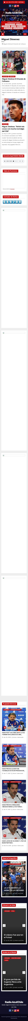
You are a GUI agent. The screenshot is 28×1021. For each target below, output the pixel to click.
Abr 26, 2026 (7, 737)
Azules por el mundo (22, 958)
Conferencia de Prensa (16, 709)
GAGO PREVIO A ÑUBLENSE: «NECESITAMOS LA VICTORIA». (12, 806)
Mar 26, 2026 (7, 845)
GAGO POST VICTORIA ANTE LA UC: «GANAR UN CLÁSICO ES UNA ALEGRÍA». (13, 734)
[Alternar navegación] (17, 34)
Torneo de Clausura (18, 28)
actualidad (19, 24)
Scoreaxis (12, 189)
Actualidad (5, 76)
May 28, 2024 (16, 891)
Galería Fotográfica (22, 864)
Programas (12, 76)
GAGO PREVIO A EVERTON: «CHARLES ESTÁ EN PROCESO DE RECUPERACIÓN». (13, 770)
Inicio (2, 41)
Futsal (12, 911)
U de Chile (13, 26)
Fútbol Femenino (21, 26)
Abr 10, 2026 (7, 809)
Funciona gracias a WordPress (9, 1016)
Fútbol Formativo (8, 28)
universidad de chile (10, 24)
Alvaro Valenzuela (18, 737)
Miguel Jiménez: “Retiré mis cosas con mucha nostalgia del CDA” (13, 129)
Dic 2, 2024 (15, 940)
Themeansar (14, 1018)
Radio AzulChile (14, 12)
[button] (21, 34)
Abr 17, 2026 (7, 773)
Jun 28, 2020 (7, 84)
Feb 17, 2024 (15, 985)
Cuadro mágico (6, 26)
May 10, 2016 (7, 133)
